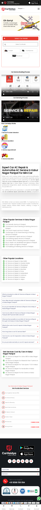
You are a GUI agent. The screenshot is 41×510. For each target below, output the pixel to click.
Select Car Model (21, 38)
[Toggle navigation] (39, 9)
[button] (20, 295)
